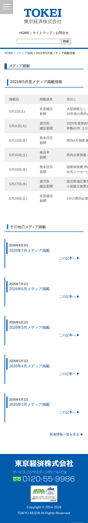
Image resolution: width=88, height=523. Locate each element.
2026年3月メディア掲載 (29, 404)
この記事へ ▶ (69, 258)
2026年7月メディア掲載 (29, 250)
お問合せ (62, 33)
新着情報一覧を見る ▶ (67, 434)
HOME (24, 33)
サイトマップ (42, 33)
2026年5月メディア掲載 (29, 327)
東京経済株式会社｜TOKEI (44, 17)
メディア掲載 (24, 53)
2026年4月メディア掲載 (29, 366)
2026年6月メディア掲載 (29, 289)
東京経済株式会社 (44, 463)
